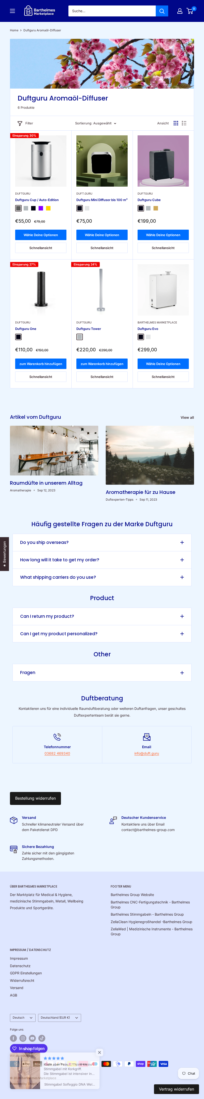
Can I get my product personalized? (59, 634)
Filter (29, 123)
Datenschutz (20, 966)
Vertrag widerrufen (176, 1089)
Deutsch (18, 1017)
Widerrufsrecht (22, 980)
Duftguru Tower (88, 329)
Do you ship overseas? (44, 542)
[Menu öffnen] (12, 11)
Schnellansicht (40, 248)
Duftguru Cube (149, 200)
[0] (190, 11)
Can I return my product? (47, 616)
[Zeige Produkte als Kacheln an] (176, 123)
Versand (16, 988)
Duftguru (22, 193)
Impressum (19, 958)
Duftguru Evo (148, 329)
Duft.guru (84, 193)
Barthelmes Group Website (132, 894)
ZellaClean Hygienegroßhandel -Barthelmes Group (151, 922)
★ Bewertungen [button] (4, 554)
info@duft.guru (146, 753)
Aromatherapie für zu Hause (140, 492)
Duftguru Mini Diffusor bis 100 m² (102, 200)
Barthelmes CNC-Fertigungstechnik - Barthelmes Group (150, 904)
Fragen (27, 673)
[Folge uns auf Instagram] (22, 1038)
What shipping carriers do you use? (58, 577)
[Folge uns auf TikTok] (41, 1038)
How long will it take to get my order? (59, 560)
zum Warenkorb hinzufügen (40, 364)
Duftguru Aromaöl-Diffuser (42, 30)
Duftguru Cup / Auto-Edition (37, 200)
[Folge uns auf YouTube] (32, 1038)
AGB (13, 995)
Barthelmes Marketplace (157, 322)
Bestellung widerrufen (35, 798)
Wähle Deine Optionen (41, 235)
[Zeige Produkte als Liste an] (184, 123)
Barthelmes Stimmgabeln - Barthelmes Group (147, 914)
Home (14, 30)
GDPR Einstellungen (26, 973)
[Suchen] (162, 10)
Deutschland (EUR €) (55, 1017)
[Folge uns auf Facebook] (13, 1038)
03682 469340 (57, 753)
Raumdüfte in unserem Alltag (46, 482)
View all (188, 417)
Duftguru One (25, 329)
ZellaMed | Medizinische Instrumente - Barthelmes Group (152, 931)
